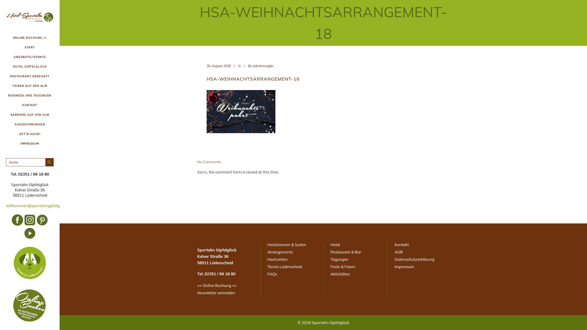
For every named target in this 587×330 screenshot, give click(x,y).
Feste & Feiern (342, 266)
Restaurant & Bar (345, 252)
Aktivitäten (340, 274)
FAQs (272, 274)
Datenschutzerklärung (414, 259)
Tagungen (339, 259)
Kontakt (402, 244)
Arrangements (280, 252)
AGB (399, 252)
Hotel (335, 244)
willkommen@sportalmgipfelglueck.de (40, 205)
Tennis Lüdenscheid (284, 266)
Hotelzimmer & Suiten (286, 244)
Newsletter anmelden (216, 292)
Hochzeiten (277, 259)
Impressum (404, 266)
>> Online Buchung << (217, 285)
